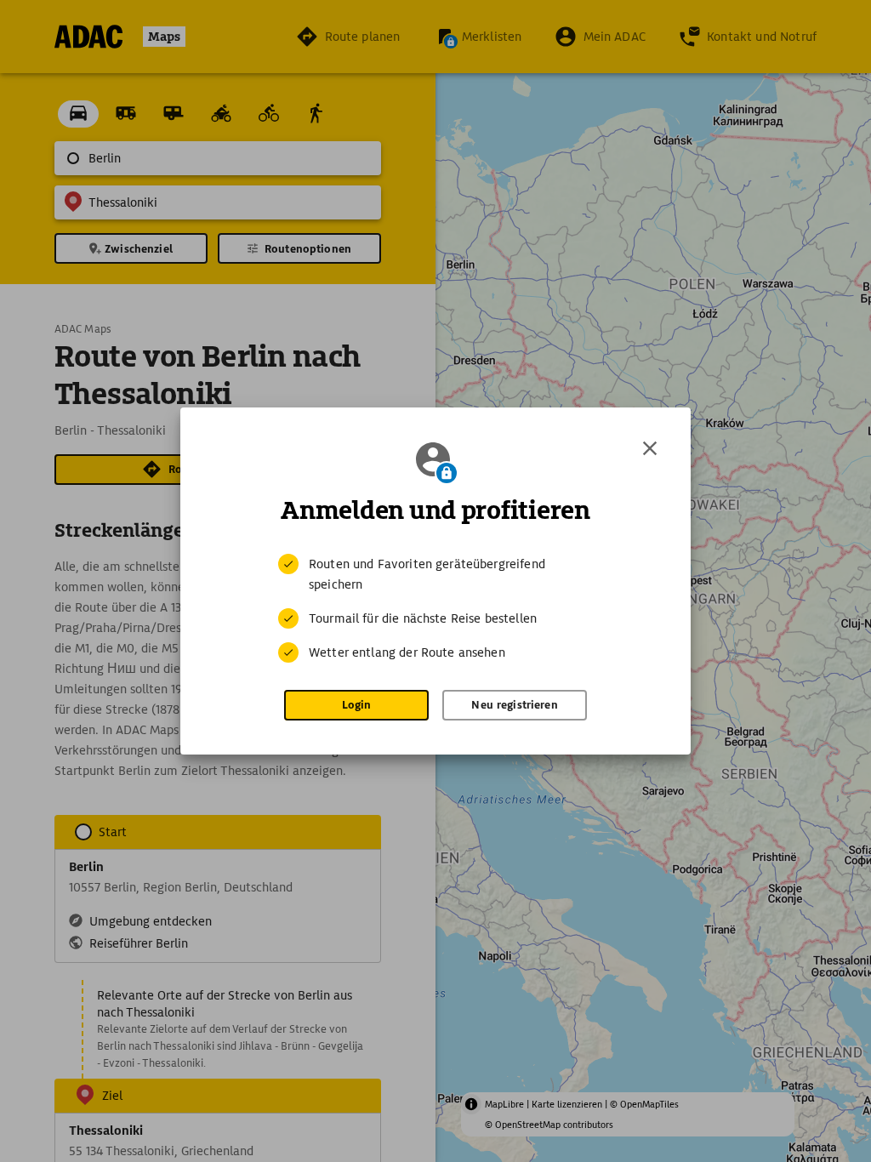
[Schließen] (649, 448)
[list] (435, 608)
